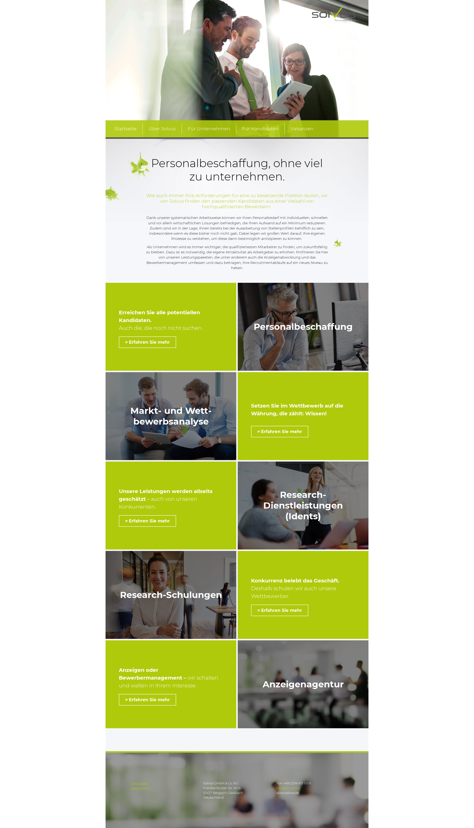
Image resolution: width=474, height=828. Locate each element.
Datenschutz (141, 788)
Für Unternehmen (209, 128)
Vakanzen (302, 128)
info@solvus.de (288, 788)
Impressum (139, 783)
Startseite (125, 128)
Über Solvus (162, 128)
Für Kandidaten (260, 128)
